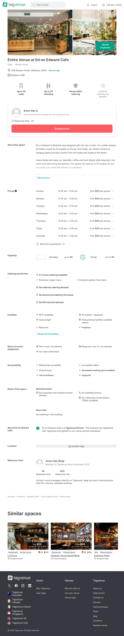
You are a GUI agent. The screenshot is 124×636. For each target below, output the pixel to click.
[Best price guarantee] (63, 244)
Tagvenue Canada (17, 601)
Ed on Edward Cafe (49, 496)
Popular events (100, 625)
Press (95, 611)
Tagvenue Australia (17, 593)
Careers (97, 602)
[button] (47, 5)
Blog (95, 616)
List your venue (72, 593)
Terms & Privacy (100, 607)
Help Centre (99, 593)
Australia (11, 496)
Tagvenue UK (19, 618)
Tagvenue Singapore (17, 612)
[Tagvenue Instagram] (22, 585)
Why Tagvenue (43, 588)
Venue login (70, 597)
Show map (54, 70)
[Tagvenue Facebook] (16, 585)
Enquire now (62, 128)
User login (41, 593)
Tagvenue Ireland (21, 606)
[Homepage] (14, 5)
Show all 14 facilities (48, 334)
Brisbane (21, 496)
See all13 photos (105, 46)
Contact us (98, 597)
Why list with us (72, 588)
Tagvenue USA (20, 623)
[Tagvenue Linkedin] (29, 585)
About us (97, 588)
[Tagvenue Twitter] (9, 585)
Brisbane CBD (33, 496)
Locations (97, 621)
